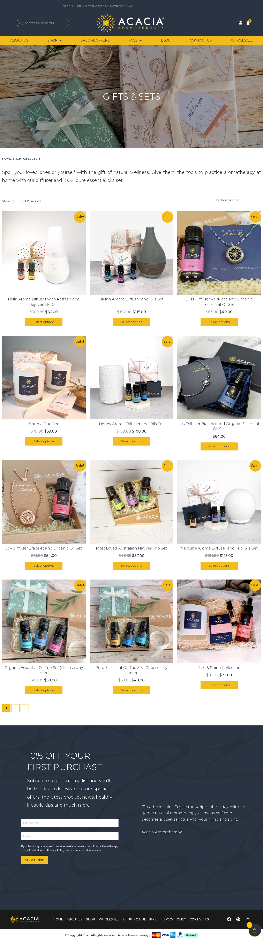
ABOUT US (19, 40)
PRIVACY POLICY (173, 919)
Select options (43, 322)
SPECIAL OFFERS (95, 40)
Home (6, 158)
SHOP (52, 40)
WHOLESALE (242, 40)
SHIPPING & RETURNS (139, 919)
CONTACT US (201, 40)
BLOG (166, 40)
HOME (58, 919)
